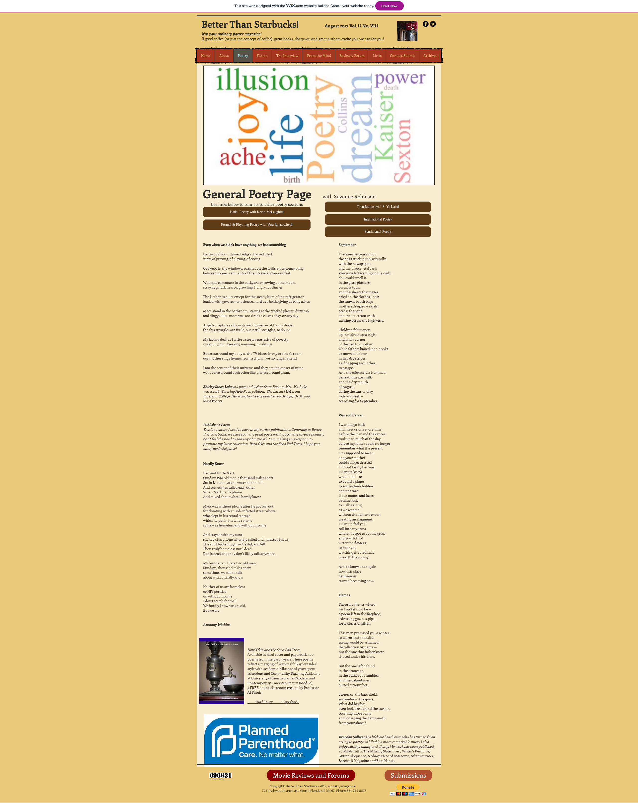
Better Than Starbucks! (250, 23)
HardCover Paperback (273, 701)
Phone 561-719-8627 (351, 790)
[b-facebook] (426, 24)
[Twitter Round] (433, 24)
